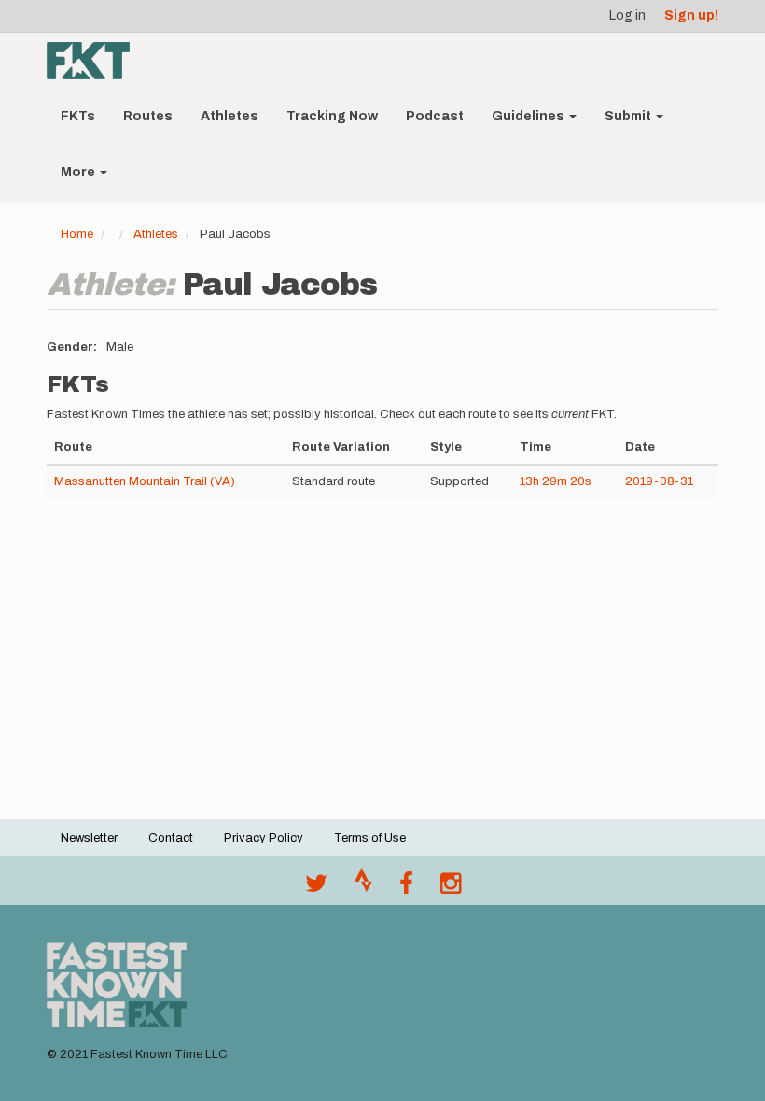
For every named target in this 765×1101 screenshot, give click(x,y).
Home (77, 234)
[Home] (95, 60)
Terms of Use (370, 837)
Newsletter (89, 837)
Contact (170, 837)
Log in (627, 15)
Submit (629, 116)
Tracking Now (332, 116)
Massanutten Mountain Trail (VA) (144, 481)
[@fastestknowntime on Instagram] (450, 888)
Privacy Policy (263, 837)
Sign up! (691, 15)
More (79, 172)
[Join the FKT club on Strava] (363, 888)
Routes (148, 116)
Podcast (435, 116)
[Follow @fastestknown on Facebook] (406, 888)
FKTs (78, 116)
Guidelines (529, 116)
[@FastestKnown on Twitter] (316, 888)
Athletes (229, 116)
